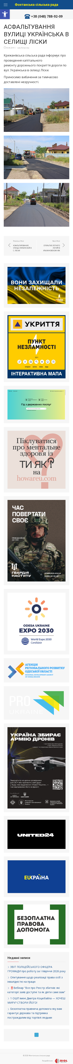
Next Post (51, 246)
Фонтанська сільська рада (36, 5)
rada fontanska (23, 48)
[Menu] (5, 4)
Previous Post (22, 246)
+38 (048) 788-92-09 (47, 16)
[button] (5, 14)
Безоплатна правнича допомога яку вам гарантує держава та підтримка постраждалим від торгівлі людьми (34, 1013)
